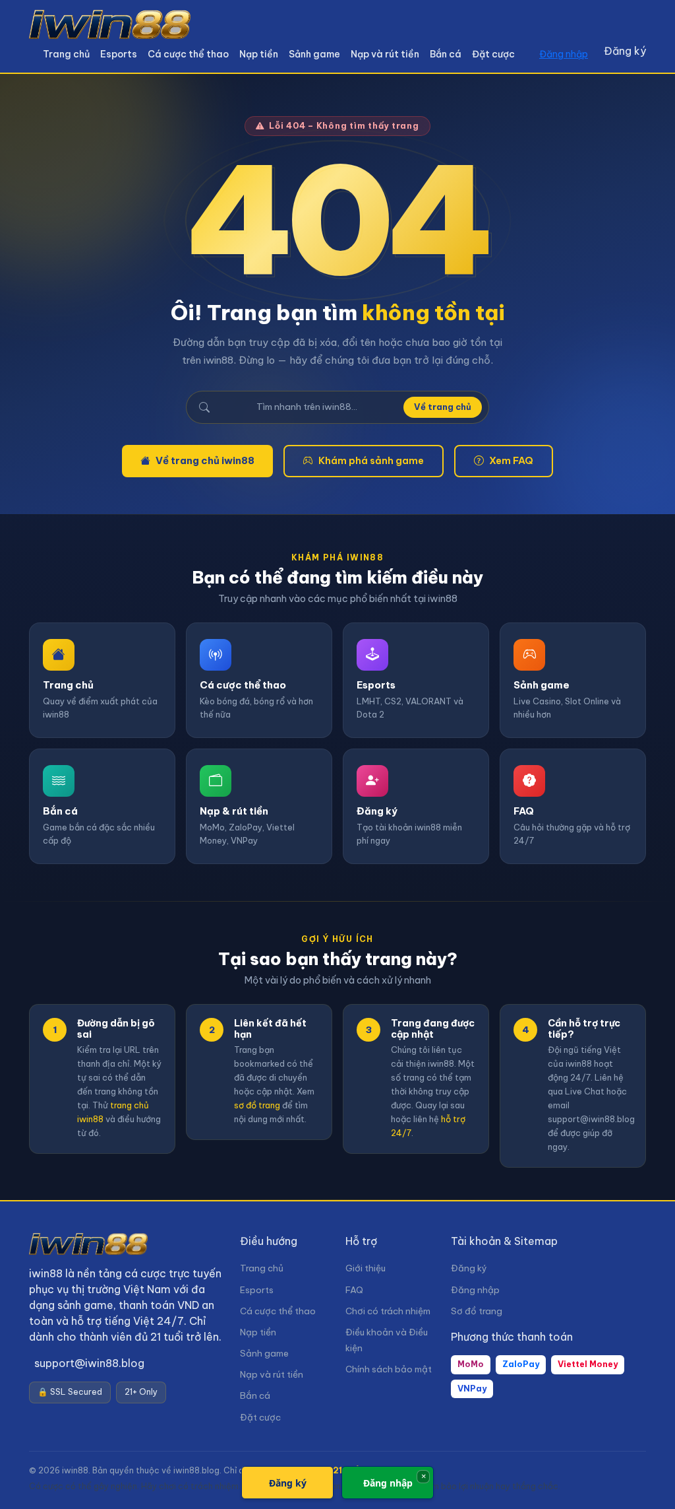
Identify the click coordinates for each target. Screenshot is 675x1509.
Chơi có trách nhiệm (387, 1311)
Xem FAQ (511, 460)
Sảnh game (314, 54)
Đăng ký (625, 50)
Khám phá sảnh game (371, 460)
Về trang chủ (442, 406)
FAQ (354, 1290)
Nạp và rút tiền (385, 54)
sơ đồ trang (257, 1105)
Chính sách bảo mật (388, 1369)
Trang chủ (66, 54)
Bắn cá (445, 54)
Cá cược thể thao (188, 54)
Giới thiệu (365, 1268)
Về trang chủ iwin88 (205, 460)
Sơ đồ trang (476, 1311)
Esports (118, 54)
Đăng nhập (563, 54)
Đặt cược (493, 54)
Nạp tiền (258, 54)
